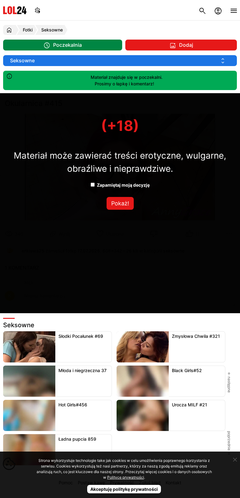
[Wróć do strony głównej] (10, 30)
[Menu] (234, 10)
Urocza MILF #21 (189, 404)
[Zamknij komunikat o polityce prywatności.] (235, 459)
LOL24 (15, 10)
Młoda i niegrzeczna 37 (82, 370)
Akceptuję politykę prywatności (124, 489)
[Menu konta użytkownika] (218, 10)
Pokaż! (120, 203)
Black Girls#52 (187, 370)
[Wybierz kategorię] (120, 60)
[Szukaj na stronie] (202, 10)
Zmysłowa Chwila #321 (196, 336)
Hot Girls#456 (72, 404)
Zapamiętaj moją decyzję (123, 185)
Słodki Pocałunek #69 (80, 336)
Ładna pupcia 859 (77, 439)
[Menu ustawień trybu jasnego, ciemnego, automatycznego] (37, 10)
